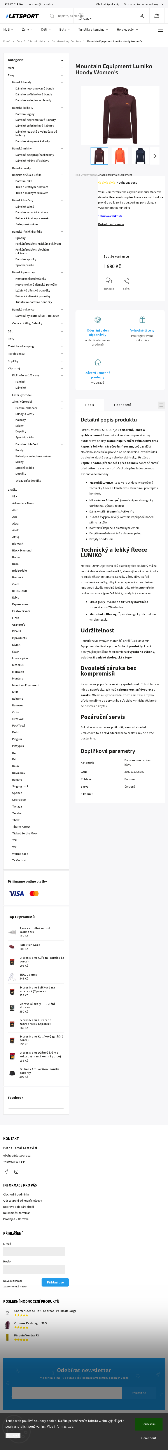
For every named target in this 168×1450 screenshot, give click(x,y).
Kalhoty (21, 420)
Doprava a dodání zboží (18, 1207)
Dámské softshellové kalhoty (35, 126)
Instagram (16, 1171)
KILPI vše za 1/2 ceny (26, 375)
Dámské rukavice (23, 309)
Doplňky (13, 361)
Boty (11, 339)
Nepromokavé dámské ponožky (37, 285)
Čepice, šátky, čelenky (27, 323)
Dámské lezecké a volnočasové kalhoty (36, 134)
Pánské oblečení (26, 408)
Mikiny (20, 426)
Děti (10, 331)
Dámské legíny (25, 114)
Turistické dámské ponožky (34, 302)
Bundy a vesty (25, 414)
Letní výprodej (22, 395)
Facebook (6, 1171)
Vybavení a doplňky (28, 481)
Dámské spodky (26, 259)
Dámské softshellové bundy (34, 94)
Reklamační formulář (16, 1213)
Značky (13, 490)
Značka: (115, 175)
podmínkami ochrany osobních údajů (105, 1378)
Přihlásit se (139, 1393)
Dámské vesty (21, 168)
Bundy (20, 450)
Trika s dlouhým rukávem (32, 193)
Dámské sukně (25, 207)
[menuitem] (10, 30)
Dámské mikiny (22, 148)
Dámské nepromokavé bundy (35, 88)
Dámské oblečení (27, 444)
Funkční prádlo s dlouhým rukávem (32, 252)
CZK (86, 19)
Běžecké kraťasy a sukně (32, 218)
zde (71, 1426)
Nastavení (13, 1435)
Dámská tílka (24, 181)
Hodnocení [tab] (122, 404)
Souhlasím (149, 1424)
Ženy (11, 75)
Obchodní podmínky (107, 4)
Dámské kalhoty (22, 108)
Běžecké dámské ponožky (33, 296)
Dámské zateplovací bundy (33, 100)
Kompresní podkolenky (31, 279)
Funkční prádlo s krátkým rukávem (38, 244)
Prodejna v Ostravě (16, 1219)
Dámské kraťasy (22, 200)
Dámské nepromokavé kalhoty (36, 120)
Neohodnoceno (127, 182)
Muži (11, 68)
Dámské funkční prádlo (27, 232)
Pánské (20, 382)
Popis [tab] (89, 404)
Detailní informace (111, 224)
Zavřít (152, 296)
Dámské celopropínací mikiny (35, 155)
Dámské (21, 388)
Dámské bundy (22, 82)
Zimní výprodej (22, 402)
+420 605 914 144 (14, 1162)
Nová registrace (13, 1281)
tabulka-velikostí (110, 216)
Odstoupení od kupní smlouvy (141, 4)
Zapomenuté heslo (15, 1286)
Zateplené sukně (27, 224)
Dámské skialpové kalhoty (33, 141)
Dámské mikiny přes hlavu (32, 161)
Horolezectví (16, 354)
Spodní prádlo (25, 265)
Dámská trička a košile (27, 175)
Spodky (21, 238)
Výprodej (14, 368)
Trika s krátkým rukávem (32, 187)
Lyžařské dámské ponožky (33, 290)
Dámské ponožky (23, 272)
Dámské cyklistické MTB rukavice (38, 316)
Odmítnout (148, 1438)
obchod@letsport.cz (17, 1155)
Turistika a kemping (21, 346)
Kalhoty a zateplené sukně (33, 456)
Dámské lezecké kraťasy (32, 212)
